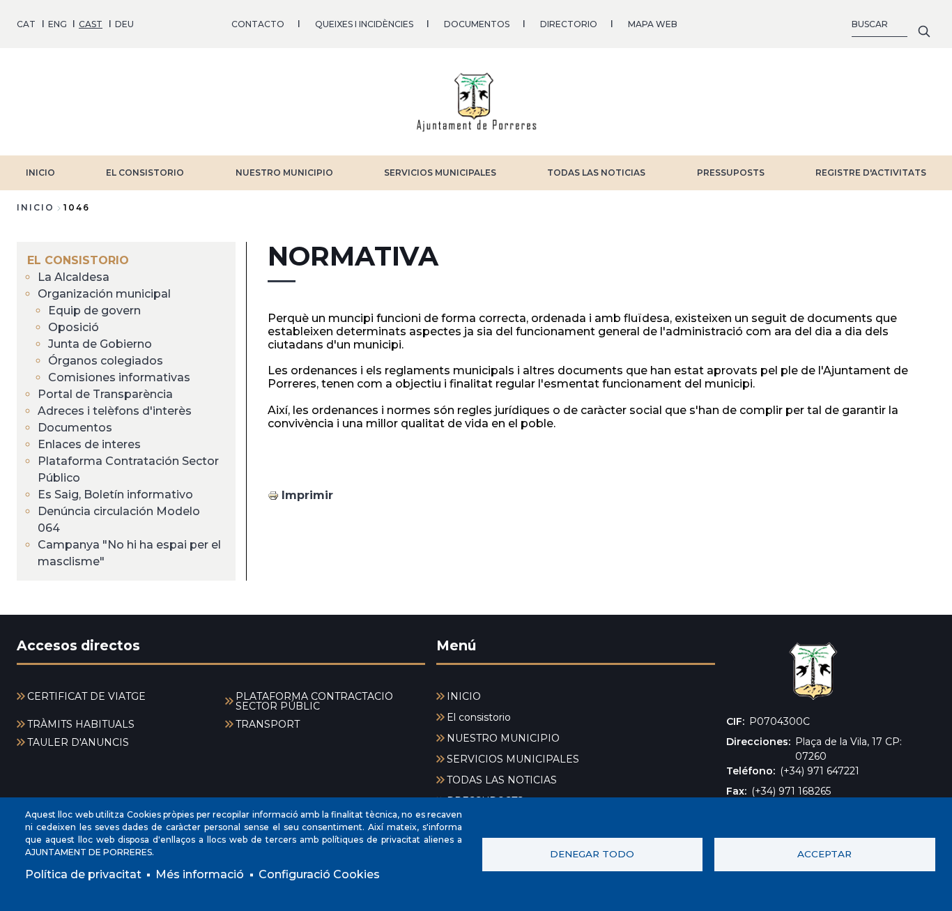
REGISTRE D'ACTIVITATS (870, 172)
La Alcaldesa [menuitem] (73, 277)
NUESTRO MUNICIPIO (284, 172)
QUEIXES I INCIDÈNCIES (364, 24)
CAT (26, 24)
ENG (57, 24)
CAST (90, 24)
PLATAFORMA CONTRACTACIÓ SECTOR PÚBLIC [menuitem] (314, 701)
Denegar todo (592, 853)
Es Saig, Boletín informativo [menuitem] (115, 494)
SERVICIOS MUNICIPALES (440, 172)
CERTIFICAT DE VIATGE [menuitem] (86, 696)
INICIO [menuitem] (464, 696)
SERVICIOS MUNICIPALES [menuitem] (513, 759)
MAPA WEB (652, 24)
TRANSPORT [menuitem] (268, 724)
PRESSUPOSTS (731, 172)
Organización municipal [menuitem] (104, 293)
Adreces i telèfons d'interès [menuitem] (115, 411)
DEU (124, 24)
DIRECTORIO (568, 24)
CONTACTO (257, 24)
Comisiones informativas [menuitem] (119, 377)
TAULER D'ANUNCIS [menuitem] (78, 742)
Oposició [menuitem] (73, 327)
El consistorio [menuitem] (78, 260)
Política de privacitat (83, 874)
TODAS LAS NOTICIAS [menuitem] (502, 780)
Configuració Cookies (319, 874)
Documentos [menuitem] (75, 427)
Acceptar (824, 853)
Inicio (35, 207)
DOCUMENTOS (476, 24)
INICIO (40, 172)
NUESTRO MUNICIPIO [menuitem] (503, 738)
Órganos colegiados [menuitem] (105, 360)
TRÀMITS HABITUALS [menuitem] (81, 724)
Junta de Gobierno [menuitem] (100, 344)
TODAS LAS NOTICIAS (596, 172)
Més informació (199, 874)
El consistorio (145, 172)
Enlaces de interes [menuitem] (89, 444)
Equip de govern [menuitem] (94, 310)
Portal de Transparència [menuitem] (105, 394)
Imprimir (307, 495)
